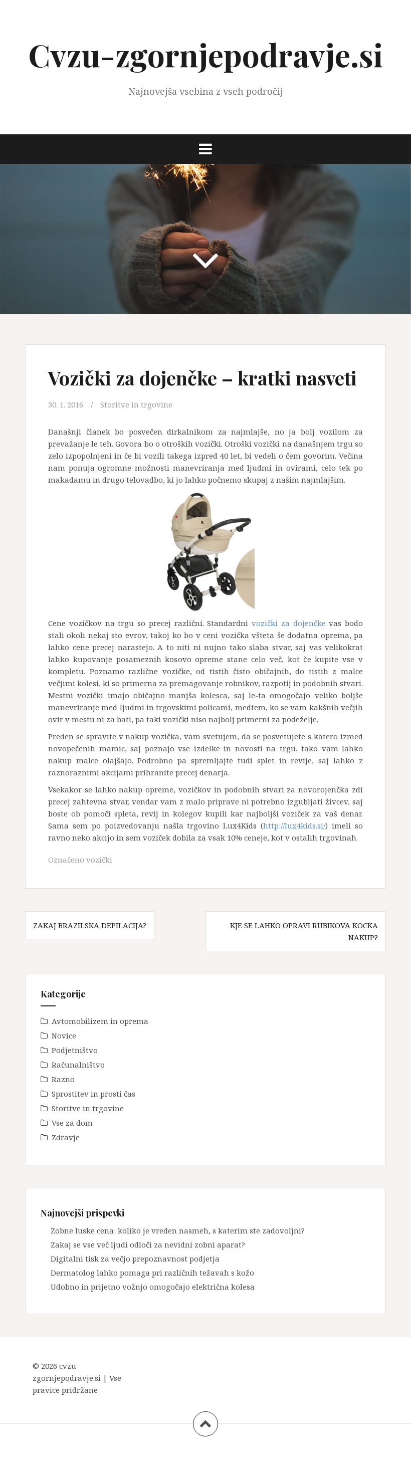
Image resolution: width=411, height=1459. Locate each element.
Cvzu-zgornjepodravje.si (205, 54)
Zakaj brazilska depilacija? (89, 925)
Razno (63, 1079)
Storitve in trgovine (136, 404)
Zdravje (66, 1137)
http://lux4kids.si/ (294, 825)
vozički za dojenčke (289, 623)
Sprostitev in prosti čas (93, 1094)
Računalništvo (78, 1065)
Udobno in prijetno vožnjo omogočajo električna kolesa (153, 1287)
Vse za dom (72, 1123)
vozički (99, 860)
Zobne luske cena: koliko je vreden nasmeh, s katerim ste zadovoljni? (178, 1230)
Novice (64, 1035)
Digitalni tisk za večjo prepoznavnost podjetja (135, 1259)
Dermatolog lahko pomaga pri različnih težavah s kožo (152, 1273)
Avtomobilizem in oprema (100, 1021)
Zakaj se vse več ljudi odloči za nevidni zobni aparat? (148, 1244)
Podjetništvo (75, 1050)
